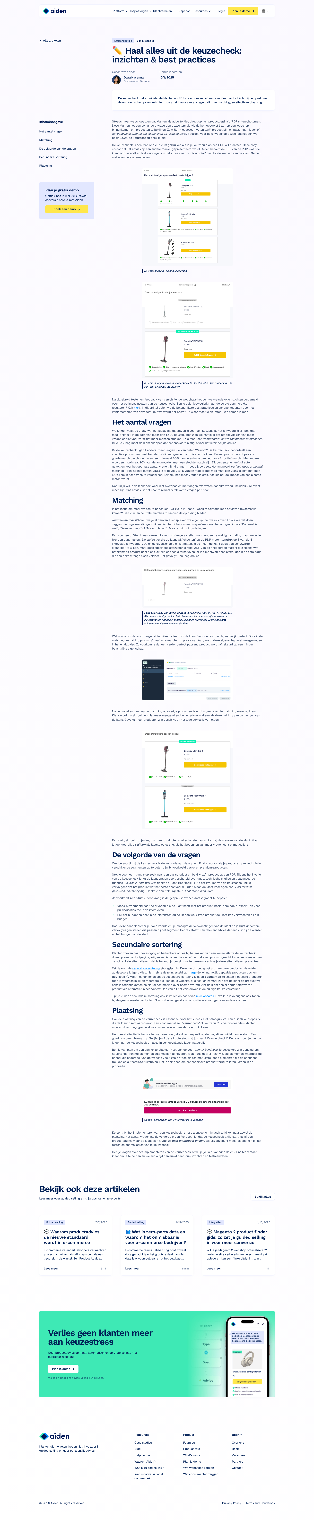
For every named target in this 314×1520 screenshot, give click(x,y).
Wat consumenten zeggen (200, 1474)
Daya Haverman (134, 77)
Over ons (238, 1442)
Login (221, 11)
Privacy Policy (231, 1503)
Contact (237, 1468)
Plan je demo (192, 1461)
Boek (235, 1449)
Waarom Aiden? (145, 1461)
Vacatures (238, 1455)
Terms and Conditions (260, 1503)
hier (136, 407)
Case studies (143, 1442)
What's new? (191, 1455)
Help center (142, 1455)
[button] (120, 11)
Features (189, 1442)
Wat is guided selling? (149, 1468)
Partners (237, 1461)
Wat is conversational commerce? (148, 1476)
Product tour (191, 1449)
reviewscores (205, 996)
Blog (137, 1449)
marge (192, 972)
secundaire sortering (146, 968)
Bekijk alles (262, 1197)
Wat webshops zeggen (198, 1468)
